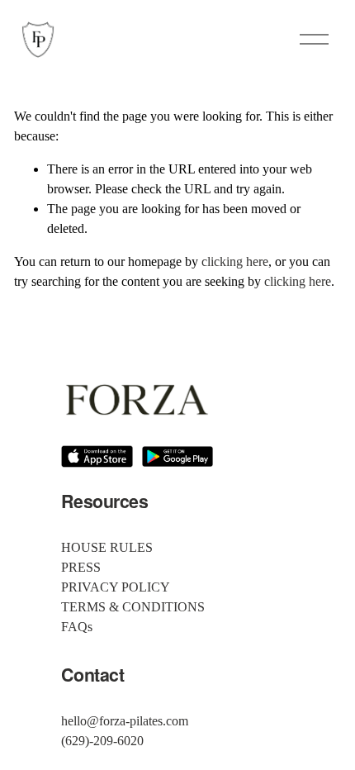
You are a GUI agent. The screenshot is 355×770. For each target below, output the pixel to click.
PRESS (81, 567)
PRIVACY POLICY (115, 587)
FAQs (76, 627)
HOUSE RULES (107, 547)
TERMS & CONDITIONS (133, 607)
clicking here (234, 261)
